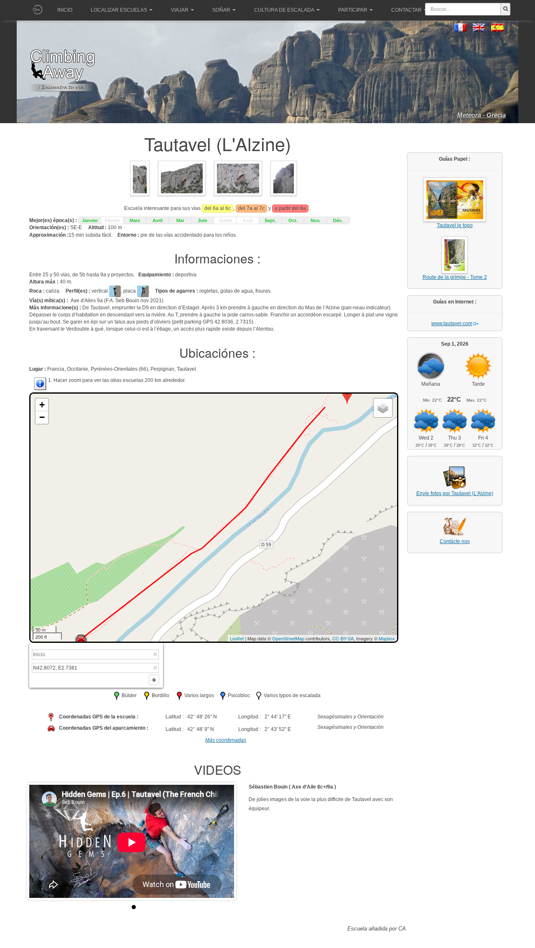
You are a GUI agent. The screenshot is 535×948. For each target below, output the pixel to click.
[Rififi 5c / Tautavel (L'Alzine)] (283, 178)
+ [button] (42, 404)
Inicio (64, 10)
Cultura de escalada (284, 10)
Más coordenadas (225, 740)
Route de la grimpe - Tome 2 (455, 277)
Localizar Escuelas (119, 10)
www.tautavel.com (451, 323)
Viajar (180, 10)
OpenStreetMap (288, 638)
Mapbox (387, 638)
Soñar (221, 10)
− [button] (42, 417)
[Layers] (383, 408)
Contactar (406, 10)
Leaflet (237, 638)
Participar (352, 10)
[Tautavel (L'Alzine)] (140, 178)
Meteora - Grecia (481, 115)
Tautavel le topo (455, 225)
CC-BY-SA (343, 638)
